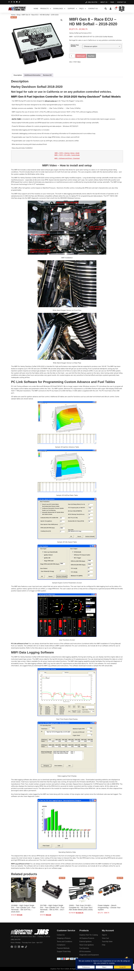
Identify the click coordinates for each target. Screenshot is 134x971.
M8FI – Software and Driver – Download (67, 158)
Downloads (58, 8)
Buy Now (91, 56)
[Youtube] (22, 947)
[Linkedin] (19, 947)
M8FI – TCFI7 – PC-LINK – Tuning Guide (67, 155)
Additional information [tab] (32, 75)
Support (71, 8)
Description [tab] (18, 75)
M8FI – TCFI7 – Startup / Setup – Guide (67, 153)
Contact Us (93, 8)
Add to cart (81, 56)
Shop (18, 15)
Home (36, 8)
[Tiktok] (26, 947)
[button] (61, 20)
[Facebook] (12, 947)
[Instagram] (15, 947)
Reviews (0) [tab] (47, 75)
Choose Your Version (75, 45)
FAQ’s (81, 8)
